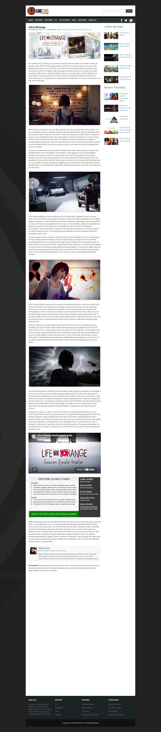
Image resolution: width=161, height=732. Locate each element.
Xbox (74, 20)
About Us (92, 20)
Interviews (85, 711)
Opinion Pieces (87, 708)
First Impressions (88, 704)
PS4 (67, 29)
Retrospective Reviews (90, 715)
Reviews (38, 20)
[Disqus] (64, 605)
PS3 (63, 29)
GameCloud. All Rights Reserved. (87, 723)
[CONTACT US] (131, 20)
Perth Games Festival (115, 715)
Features (49, 20)
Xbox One (88, 29)
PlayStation (64, 20)
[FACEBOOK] (121, 20)
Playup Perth (113, 711)
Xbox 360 (80, 29)
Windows (73, 29)
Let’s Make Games (114, 708)
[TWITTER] (125, 20)
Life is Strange (36, 27)
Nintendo (82, 20)
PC (56, 20)
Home (30, 20)
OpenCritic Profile (114, 704)
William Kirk (42, 29)
